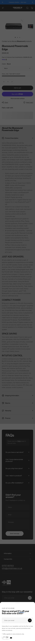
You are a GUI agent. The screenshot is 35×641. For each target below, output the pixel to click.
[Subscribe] (30, 620)
